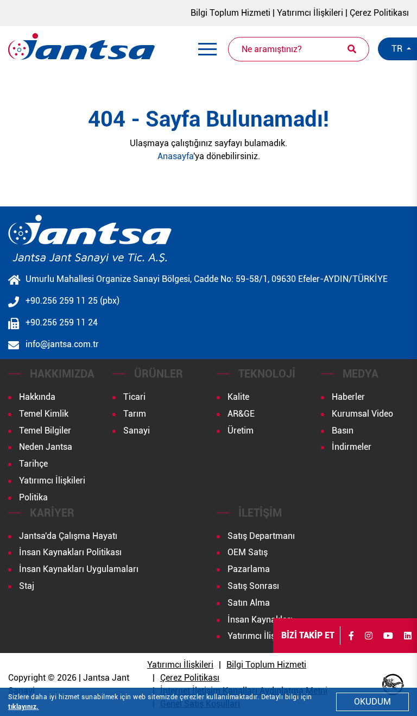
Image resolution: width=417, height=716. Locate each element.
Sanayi (136, 430)
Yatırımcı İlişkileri (310, 13)
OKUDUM (372, 701)
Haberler (348, 397)
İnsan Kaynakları (260, 619)
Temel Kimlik (43, 414)
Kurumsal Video (362, 414)
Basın (342, 430)
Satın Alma (249, 603)
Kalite (238, 397)
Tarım (134, 414)
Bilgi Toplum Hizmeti (230, 13)
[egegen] (393, 684)
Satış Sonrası (253, 586)
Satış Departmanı (261, 536)
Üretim (241, 430)
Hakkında (37, 397)
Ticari (134, 397)
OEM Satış (248, 552)
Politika (33, 497)
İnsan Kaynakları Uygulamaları (78, 569)
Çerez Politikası (379, 13)
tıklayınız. (23, 707)
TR (398, 48)
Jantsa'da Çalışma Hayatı (68, 536)
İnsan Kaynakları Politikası (70, 552)
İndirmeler (351, 447)
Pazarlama (249, 569)
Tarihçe (33, 464)
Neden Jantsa (45, 447)
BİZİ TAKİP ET (307, 635)
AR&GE (241, 414)
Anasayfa (175, 156)
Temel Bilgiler (45, 430)
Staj (26, 586)
